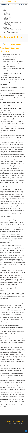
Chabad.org (11, 423)
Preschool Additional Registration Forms (10, 32)
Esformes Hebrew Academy (8, 1)
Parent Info (5, 21)
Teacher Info (7, 13)
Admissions (7, 12)
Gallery (6, 18)
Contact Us (7, 15)
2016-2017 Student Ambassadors (11, 20)
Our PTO (7, 23)
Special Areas (8, 17)
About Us (4, 10)
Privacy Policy (21, 423)
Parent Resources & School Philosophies (13, 22)
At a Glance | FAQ (8, 14)
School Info (5, 27)
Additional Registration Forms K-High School (13, 29)
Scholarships (7, 25)
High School (5, 31)
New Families (8, 28)
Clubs (6, 19)
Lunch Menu (7, 24)
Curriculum (7, 11)
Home (4, 9)
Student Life (5, 16)
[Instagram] (14, 428)
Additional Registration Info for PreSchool (13, 30)
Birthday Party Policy (9, 25)
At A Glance (7, 11)
